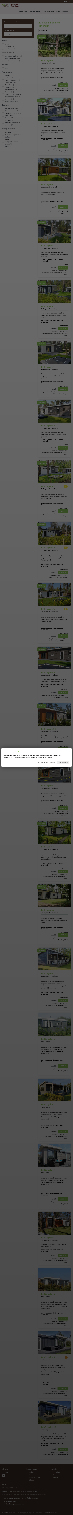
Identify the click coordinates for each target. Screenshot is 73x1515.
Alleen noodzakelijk (42, 763)
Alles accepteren (63, 763)
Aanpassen (52, 763)
